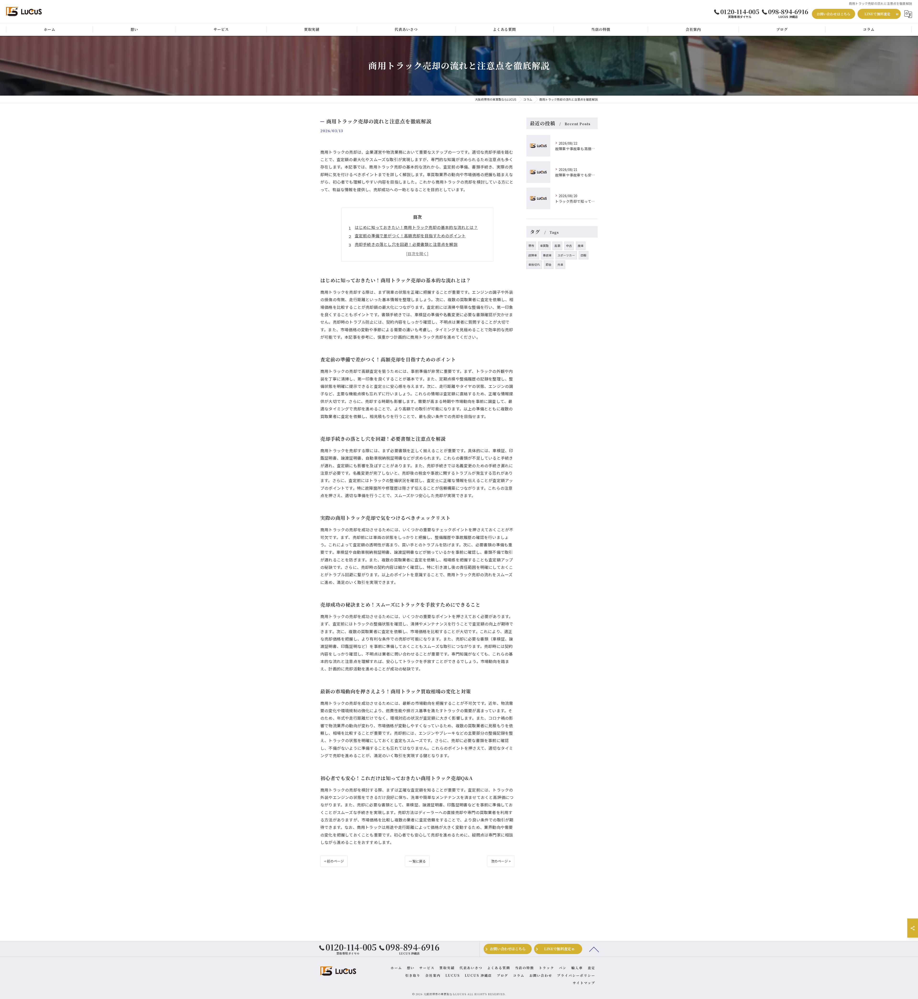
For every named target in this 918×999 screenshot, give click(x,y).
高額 (557, 246)
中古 (569, 246)
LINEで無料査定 (877, 13)
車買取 (544, 246)
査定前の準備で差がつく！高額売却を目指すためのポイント (410, 236)
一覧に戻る (417, 861)
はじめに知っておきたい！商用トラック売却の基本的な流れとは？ (416, 227)
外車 (560, 264)
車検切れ (534, 264)
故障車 (532, 255)
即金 (549, 264)
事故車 (547, 255)
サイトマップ (584, 982)
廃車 (581, 246)
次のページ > (501, 861)
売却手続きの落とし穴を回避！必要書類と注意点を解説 (406, 244)
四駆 (583, 255)
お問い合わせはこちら (834, 13)
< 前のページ (334, 861)
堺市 (531, 246)
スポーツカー (566, 255)
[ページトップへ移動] (594, 949)
